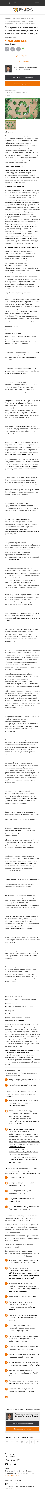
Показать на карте (12, 1475)
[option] (22, 108)
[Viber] (27, 1442)
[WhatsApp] (32, 1442)
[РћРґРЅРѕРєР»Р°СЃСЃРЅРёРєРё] (17, 1442)
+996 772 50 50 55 (13, 1457)
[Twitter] (22, 1442)
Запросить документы (22, 84)
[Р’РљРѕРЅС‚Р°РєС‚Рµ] (7, 1442)
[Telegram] (37, 1442)
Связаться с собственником (22, 77)
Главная (8, 18)
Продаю (31, 18)
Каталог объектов (20, 18)
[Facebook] (12, 1442)
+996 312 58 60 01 (12, 1460)
